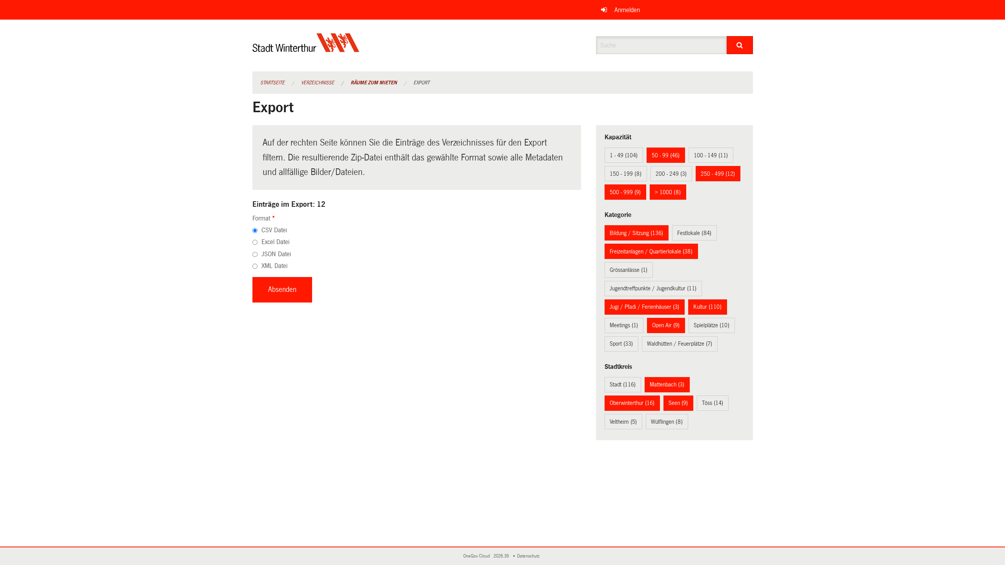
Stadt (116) (623, 384)
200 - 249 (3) (671, 174)
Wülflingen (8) (667, 422)
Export (421, 83)
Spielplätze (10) (711, 325)
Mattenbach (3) (667, 384)
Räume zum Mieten (374, 83)
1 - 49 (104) (624, 155)
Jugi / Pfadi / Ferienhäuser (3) (644, 307)
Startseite (272, 83)
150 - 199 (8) (625, 174)
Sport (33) (621, 344)
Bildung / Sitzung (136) (636, 233)
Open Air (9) (666, 325)
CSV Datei (274, 230)
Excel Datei (275, 242)
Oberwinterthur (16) (632, 403)
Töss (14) (712, 403)
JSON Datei (276, 254)
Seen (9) (678, 403)
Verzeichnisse (317, 83)
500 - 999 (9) (625, 192)
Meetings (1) (624, 325)
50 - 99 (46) (666, 155)
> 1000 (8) (668, 192)
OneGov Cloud (477, 556)
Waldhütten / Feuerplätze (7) (679, 344)
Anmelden (627, 10)
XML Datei (274, 265)
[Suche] (740, 45)
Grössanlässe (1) (628, 270)
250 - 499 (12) (718, 174)
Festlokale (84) (694, 233)
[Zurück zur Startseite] (306, 49)
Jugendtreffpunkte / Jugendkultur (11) (653, 288)
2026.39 (501, 556)
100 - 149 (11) (711, 155)
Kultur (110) (707, 307)
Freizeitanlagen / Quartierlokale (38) (651, 251)
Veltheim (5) (623, 422)
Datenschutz (529, 556)
